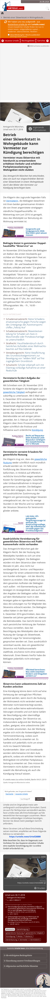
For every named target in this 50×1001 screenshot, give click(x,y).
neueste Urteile (12, 40)
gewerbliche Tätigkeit (34, 933)
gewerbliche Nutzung (15, 933)
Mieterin (28, 936)
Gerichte (41, 40)
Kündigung (10, 936)
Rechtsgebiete (28, 40)
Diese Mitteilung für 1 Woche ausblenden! (25, 35)
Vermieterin (35, 940)
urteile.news (15, 989)
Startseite (9, 794)
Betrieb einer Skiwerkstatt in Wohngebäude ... (24, 17)
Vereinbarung (11, 940)
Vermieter (24, 940)
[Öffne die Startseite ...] (19, 6)
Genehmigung (22, 929)
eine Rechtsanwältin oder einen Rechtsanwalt (18, 995)
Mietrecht (10, 929)
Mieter (20, 936)
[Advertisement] (25, 75)
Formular (3, 997)
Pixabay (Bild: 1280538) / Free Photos (38, 101)
